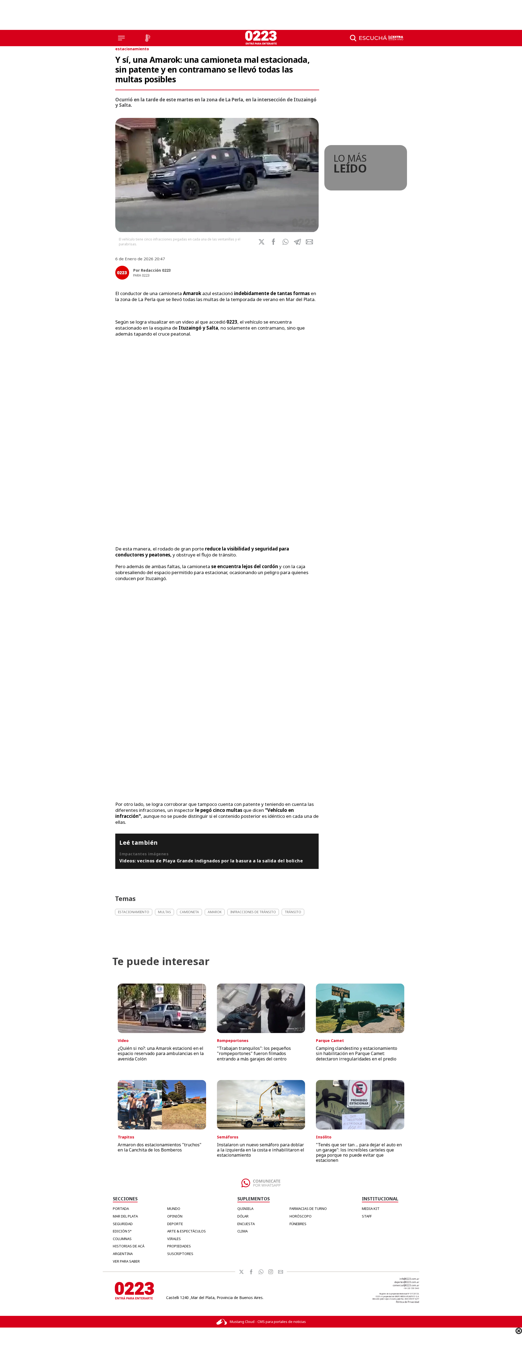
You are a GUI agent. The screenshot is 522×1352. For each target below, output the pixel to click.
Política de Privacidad (407, 1301)
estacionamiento (132, 48)
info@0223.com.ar (409, 1278)
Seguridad (123, 1223)
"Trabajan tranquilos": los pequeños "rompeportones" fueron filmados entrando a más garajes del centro (254, 1053)
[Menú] (121, 38)
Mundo (173, 1208)
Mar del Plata (125, 1216)
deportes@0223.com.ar (406, 1282)
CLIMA (242, 1231)
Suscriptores (180, 1253)
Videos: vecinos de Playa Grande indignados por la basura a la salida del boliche (211, 861)
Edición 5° (122, 1231)
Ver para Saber (126, 1261)
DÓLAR (242, 1216)
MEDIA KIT (371, 1208)
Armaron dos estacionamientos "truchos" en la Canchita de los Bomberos (159, 1147)
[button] (285, 242)
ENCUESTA (246, 1223)
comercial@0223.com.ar (406, 1285)
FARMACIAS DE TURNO (308, 1208)
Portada (121, 1208)
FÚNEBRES (298, 1223)
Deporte (175, 1223)
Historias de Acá (128, 1246)
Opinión (174, 1216)
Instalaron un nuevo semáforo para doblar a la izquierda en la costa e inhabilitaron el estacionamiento (260, 1150)
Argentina (123, 1253)
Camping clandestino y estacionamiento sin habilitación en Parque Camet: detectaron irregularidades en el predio (356, 1053)
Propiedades (179, 1246)
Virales (174, 1238)
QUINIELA (245, 1208)
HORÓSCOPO (301, 1216)
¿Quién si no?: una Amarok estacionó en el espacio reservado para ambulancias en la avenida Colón (161, 1053)
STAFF (367, 1216)
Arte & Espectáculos (186, 1231)
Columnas (122, 1238)
